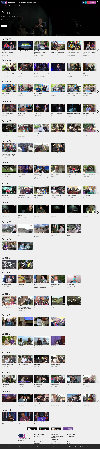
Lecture (4, 26)
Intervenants (23, 2)
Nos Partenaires (70, 441)
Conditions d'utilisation (22, 443)
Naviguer (34, 2)
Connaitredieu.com (55, 439)
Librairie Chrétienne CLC (56, 443)
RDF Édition (53, 441)
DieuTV (8, 19)
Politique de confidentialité (23, 442)
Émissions (29, 2)
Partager (11, 26)
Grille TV (18, 2)
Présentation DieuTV (71, 439)
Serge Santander (10, 21)
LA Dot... (69, 443)
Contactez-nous (70, 436)
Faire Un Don (93, 2)
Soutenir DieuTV (70, 438)
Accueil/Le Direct (11, 2)
